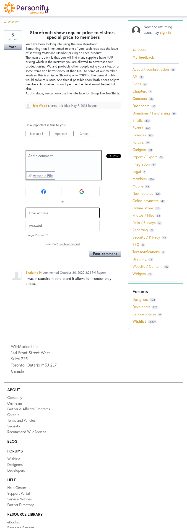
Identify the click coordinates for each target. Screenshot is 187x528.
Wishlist (17, 41)
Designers (18, 58)
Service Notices (24, 91)
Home (15, 24)
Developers (20, 74)
